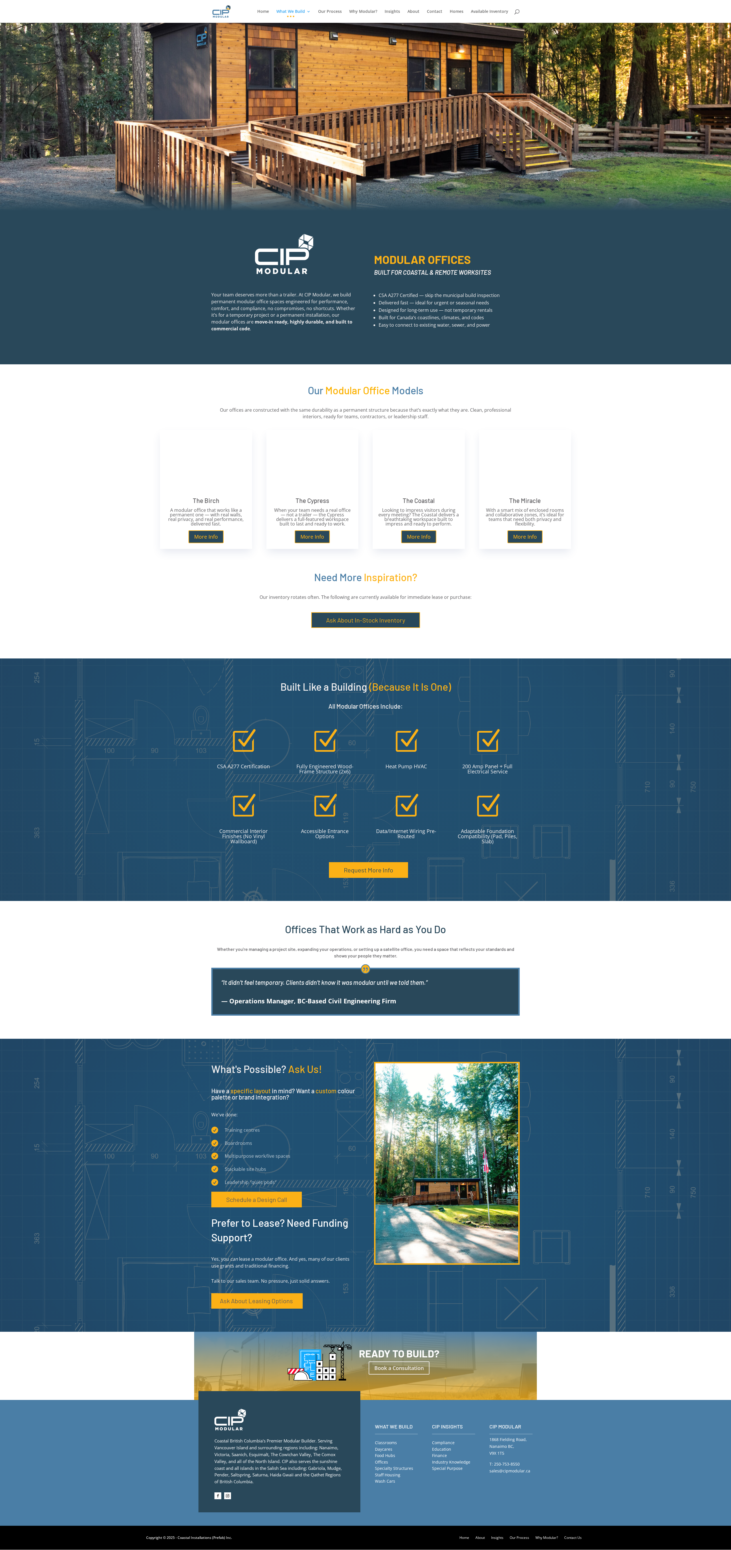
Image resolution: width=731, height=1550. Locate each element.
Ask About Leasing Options (256, 1300)
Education (441, 1449)
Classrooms (386, 1442)
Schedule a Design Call (256, 1199)
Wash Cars (385, 1481)
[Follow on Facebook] (217, 1495)
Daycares (383, 1449)
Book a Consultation (399, 1368)
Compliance (443, 1442)
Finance (439, 1455)
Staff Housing (387, 1475)
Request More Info (368, 870)
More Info (206, 536)
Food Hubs (385, 1455)
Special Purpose (447, 1468)
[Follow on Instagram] (227, 1495)
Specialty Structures (394, 1468)
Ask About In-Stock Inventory (365, 620)
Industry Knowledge (451, 1462)
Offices (381, 1462)
